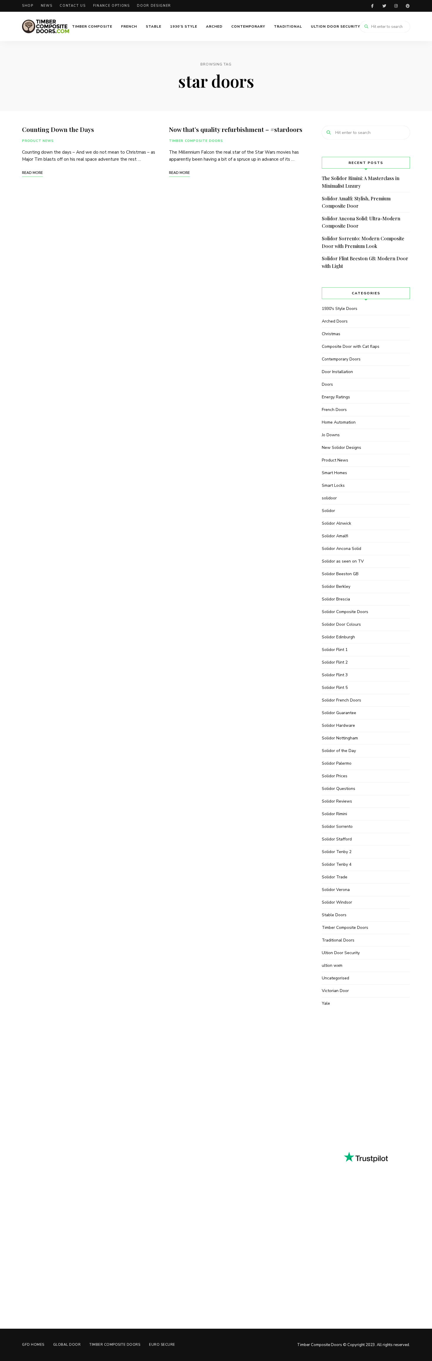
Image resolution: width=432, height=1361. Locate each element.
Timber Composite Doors (196, 141)
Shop (28, 6)
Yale (326, 1003)
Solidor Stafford (337, 839)
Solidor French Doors (341, 700)
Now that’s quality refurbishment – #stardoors (235, 129)
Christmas (331, 334)
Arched (214, 26)
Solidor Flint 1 (335, 649)
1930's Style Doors (339, 308)
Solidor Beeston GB (340, 574)
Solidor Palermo (336, 763)
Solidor (328, 510)
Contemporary (248, 26)
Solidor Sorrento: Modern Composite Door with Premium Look (363, 242)
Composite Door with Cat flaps (350, 346)
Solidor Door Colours (341, 624)
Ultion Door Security (335, 26)
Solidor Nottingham (340, 738)
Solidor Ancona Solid (341, 548)
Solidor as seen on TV (343, 561)
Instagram (396, 6)
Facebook (372, 6)
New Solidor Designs (341, 447)
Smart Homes (334, 473)
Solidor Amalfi (335, 536)
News (47, 6)
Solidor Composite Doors (345, 612)
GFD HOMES (33, 1344)
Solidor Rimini (334, 814)
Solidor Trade (334, 877)
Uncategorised (335, 978)
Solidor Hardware (338, 725)
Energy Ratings (336, 397)
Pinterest (407, 6)
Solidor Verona (336, 889)
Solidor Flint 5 (335, 687)
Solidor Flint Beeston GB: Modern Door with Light (365, 262)
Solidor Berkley (336, 586)
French (129, 26)
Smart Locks (333, 485)
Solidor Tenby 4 (336, 864)
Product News (38, 141)
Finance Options (111, 6)
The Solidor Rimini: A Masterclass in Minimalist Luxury (360, 182)
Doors (327, 384)
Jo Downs (331, 435)
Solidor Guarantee (339, 713)
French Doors (334, 409)
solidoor (329, 498)
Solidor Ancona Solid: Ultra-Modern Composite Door (361, 222)
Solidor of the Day (339, 750)
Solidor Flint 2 (335, 662)
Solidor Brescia (336, 599)
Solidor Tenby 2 (336, 852)
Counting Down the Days (58, 129)
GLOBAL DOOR (67, 1344)
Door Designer (154, 6)
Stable (153, 26)
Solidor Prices (334, 776)
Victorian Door (335, 991)
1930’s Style (183, 26)
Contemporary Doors (341, 359)
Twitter (384, 6)
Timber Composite (92, 26)
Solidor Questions (338, 788)
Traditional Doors (338, 940)
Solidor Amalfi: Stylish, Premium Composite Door (356, 202)
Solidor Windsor (337, 902)
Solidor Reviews (337, 801)
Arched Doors (335, 321)
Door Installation (337, 372)
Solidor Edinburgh (338, 637)
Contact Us (73, 6)
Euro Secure (162, 1344)
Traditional (288, 26)
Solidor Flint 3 (335, 675)
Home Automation (339, 422)
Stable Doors (334, 915)
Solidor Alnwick (336, 523)
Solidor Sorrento (337, 826)
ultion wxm (332, 965)
